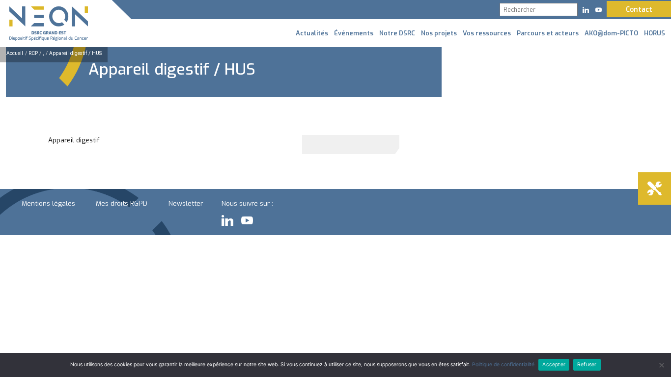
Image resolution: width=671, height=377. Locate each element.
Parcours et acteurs (548, 33)
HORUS (654, 33)
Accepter (553, 364)
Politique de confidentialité (503, 364)
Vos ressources (487, 33)
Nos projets (439, 33)
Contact (639, 9)
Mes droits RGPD (121, 203)
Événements (353, 33)
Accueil (14, 53)
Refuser (586, 364)
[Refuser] (661, 365)
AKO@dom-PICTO (611, 33)
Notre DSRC (397, 33)
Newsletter (185, 203)
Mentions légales (48, 203)
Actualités (312, 33)
